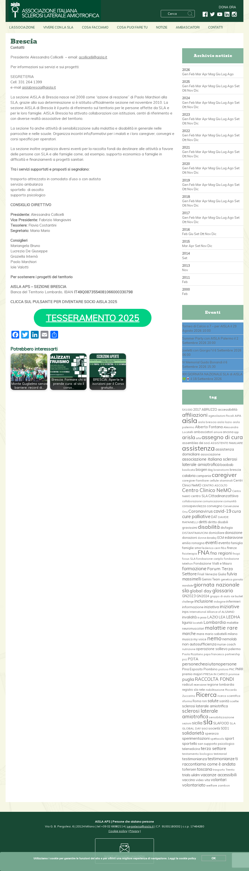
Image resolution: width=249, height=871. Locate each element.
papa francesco (214, 654)
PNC (232, 669)
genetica (226, 579)
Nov (190, 90)
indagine (219, 601)
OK (214, 858)
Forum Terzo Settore (207, 571)
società (214, 728)
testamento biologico (197, 754)
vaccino (188, 779)
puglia (188, 679)
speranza (212, 733)
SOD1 (225, 728)
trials (186, 774)
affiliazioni (195, 414)
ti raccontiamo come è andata (210, 761)
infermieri (233, 601)
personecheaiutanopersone (209, 663)
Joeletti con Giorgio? (197, 350)
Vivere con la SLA (58, 27)
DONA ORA (227, 7)
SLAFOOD (221, 723)
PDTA (193, 658)
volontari (218, 779)
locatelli (198, 623)
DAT (214, 517)
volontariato (193, 784)
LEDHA (233, 616)
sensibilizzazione (221, 717)
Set (237, 86)
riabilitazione (215, 689)
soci (205, 728)
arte (198, 438)
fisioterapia (189, 553)
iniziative (229, 606)
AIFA (238, 415)
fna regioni (221, 553)
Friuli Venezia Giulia (211, 574)
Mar (198, 74)
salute (213, 700)
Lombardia (215, 622)
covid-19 (222, 511)
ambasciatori (203, 432)
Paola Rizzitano (192, 654)
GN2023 (189, 596)
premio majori (192, 674)
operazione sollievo (212, 649)
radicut (187, 684)
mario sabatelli (216, 634)
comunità (229, 501)
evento (224, 542)
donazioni (189, 537)
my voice (199, 639)
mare (200, 634)
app (236, 432)
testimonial (220, 754)
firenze (232, 548)
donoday (212, 538)
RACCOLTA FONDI (214, 679)
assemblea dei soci (196, 443)
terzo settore (213, 748)
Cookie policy (117, 831)
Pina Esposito (192, 669)
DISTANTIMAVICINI (195, 533)
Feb (192, 74)
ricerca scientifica (228, 696)
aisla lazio (224, 422)
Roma (197, 701)
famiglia (237, 543)
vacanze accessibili (219, 774)
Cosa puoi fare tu (132, 27)
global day (201, 591)
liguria (187, 622)
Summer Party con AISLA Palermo (207, 338)
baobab (226, 464)
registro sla (190, 689)
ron (204, 701)
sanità (224, 701)
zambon (224, 785)
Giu (218, 74)
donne (202, 538)
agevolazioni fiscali (221, 415)
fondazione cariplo (209, 558)
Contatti (215, 27)
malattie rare (221, 627)
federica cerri (211, 548)
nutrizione (188, 649)
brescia (235, 470)
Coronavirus (200, 511)
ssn (200, 744)
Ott (184, 90)
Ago (230, 74)
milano (233, 634)
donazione (233, 532)
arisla (188, 437)
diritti (203, 521)
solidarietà (193, 733)
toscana (204, 769)
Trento (230, 769)
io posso (201, 617)
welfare (211, 785)
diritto (212, 522)
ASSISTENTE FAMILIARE (227, 443)
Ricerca (206, 694)
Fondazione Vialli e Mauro (213, 563)
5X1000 (187, 409)
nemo (214, 638)
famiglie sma (191, 548)
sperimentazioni (196, 738)
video (200, 780)
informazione (193, 607)
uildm (195, 774)
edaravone (234, 537)
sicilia (197, 722)
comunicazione (212, 501)
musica (187, 639)
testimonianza (194, 758)
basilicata (188, 470)
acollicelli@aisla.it (93, 57)
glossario (222, 590)
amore (217, 432)
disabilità (209, 526)
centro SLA (199, 496)
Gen (185, 74)
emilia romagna (193, 543)
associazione (211, 454)
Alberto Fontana (209, 427)
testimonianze (221, 758)
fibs (223, 548)
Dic (196, 90)
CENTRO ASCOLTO (214, 485)
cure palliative (196, 516)
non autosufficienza (199, 644)
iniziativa (211, 607)
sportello (189, 743)
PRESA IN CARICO (215, 674)
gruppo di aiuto (220, 596)
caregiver (224, 474)
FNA (204, 552)
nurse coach (226, 644)
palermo (234, 649)
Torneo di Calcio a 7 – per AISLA (206, 326)
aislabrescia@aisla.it (39, 87)
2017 (197, 409)
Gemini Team (211, 579)
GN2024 (202, 596)
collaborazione (192, 501)
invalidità (189, 617)
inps (185, 611)
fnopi (236, 553)
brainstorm (221, 470)
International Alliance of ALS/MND (211, 612)
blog (210, 470)
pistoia (223, 669)
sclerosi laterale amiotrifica (205, 705)
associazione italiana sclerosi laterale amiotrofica (209, 461)
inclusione (203, 601)
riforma (187, 701)
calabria (189, 475)
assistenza (198, 448)
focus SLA (189, 558)
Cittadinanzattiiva (223, 495)
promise (234, 674)
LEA (222, 617)
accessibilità (227, 409)
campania (203, 476)
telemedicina (191, 749)
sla (208, 721)
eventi (211, 542)
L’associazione (22, 27)
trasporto (219, 769)
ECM (220, 538)
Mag (211, 74)
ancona (228, 432)
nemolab (229, 639)
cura (236, 511)
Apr (205, 74)
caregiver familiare (195, 480)
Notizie (161, 27)
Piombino (211, 669)
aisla (189, 420)
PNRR (239, 669)
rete (202, 689)
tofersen (189, 769)
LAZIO (212, 617)
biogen (201, 469)
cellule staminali (221, 480)
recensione (200, 684)
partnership (232, 654)
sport (229, 738)
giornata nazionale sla (211, 587)
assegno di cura (222, 437)
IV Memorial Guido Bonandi (202, 362)
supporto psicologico (219, 744)
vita (207, 780)
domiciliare (216, 533)
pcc (184, 659)
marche (189, 633)
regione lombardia (220, 684)
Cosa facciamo (95, 27)
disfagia (227, 528)
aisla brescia (207, 422)
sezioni (186, 723)
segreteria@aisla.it (140, 826)
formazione (194, 568)
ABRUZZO (209, 409)
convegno (214, 506)
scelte (234, 701)
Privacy (134, 831)
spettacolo (217, 738)
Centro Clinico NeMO (206, 490)
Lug (224, 74)
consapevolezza (194, 506)
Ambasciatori (188, 27)
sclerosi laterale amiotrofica (200, 713)
